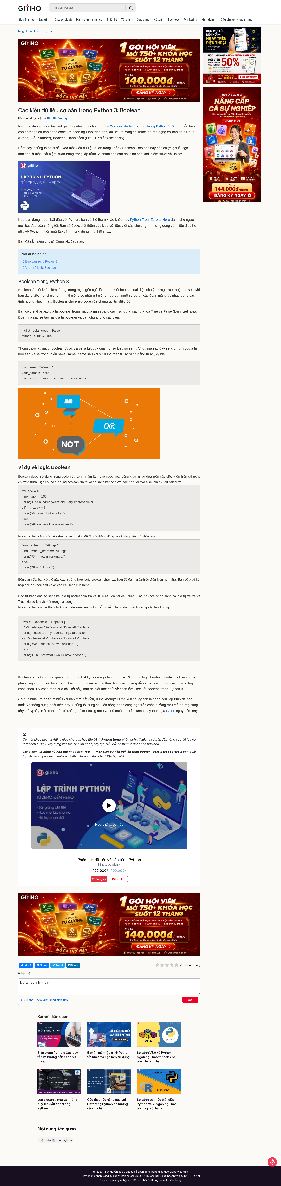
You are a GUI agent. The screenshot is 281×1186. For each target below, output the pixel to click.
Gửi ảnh (28, 999)
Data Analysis (63, 19)
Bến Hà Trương (57, 118)
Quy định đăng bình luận (52, 999)
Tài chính (127, 19)
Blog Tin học (26, 19)
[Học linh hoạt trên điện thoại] (234, 55)
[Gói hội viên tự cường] (234, 144)
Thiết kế (112, 19)
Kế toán (159, 19)
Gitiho (170, 711)
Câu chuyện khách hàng (236, 19)
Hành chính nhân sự (89, 19)
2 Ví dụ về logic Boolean (39, 267)
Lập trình (44, 19)
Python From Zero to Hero (150, 220)
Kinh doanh (208, 19)
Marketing (190, 19)
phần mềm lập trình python (55, 1140)
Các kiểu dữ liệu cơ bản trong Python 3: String (145, 126)
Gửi (190, 999)
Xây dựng (143, 19)
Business (173, 19)
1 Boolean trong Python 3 (40, 261)
